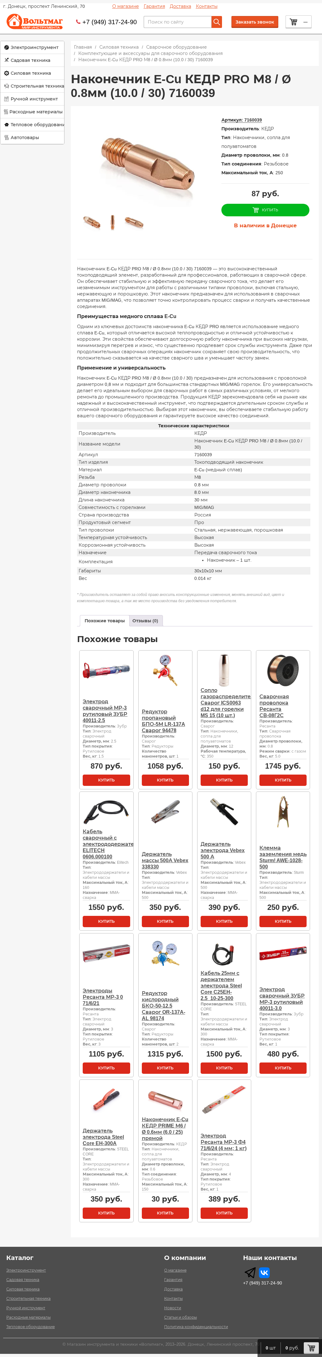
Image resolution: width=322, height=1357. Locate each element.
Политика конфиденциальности (196, 1327)
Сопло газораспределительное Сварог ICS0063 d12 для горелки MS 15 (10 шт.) (233, 703)
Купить (106, 780)
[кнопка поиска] (217, 22)
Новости (172, 1308)
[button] (32, 47)
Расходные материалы (36, 111)
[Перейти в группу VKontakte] (264, 1272)
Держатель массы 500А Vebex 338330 (165, 860)
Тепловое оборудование (39, 124)
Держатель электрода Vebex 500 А (223, 850)
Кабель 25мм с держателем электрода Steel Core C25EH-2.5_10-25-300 (221, 985)
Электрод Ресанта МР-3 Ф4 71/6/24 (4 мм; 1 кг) (224, 1142)
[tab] (105, 620)
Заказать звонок (255, 21)
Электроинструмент (34, 47)
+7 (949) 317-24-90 (109, 22)
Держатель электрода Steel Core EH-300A (103, 1137)
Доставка (180, 6)
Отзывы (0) (145, 620)
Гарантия (154, 6)
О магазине (125, 6)
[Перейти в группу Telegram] (250, 1272)
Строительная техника (37, 86)
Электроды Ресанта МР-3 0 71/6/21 (103, 997)
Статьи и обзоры (180, 1317)
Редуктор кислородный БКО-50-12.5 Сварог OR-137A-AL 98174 (163, 1006)
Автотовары (25, 137)
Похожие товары (105, 620)
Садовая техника (30, 60)
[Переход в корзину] (311, 1348)
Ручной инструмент (34, 98)
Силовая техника (31, 73)
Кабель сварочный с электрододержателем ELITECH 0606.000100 (113, 844)
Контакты (207, 6)
